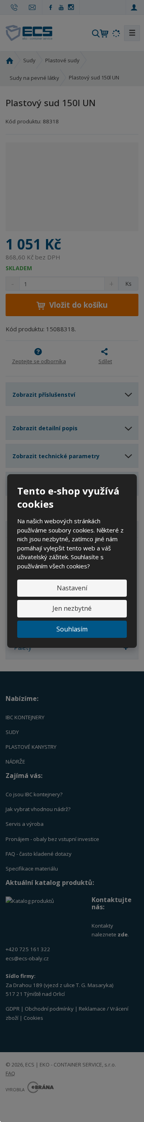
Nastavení (72, 588)
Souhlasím (72, 629)
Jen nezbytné (72, 608)
